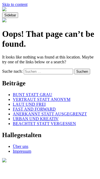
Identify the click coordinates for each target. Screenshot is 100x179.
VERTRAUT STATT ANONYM (41, 99)
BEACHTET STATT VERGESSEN (44, 123)
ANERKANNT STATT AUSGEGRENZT (50, 114)
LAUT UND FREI (29, 104)
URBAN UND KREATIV (36, 118)
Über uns (20, 146)
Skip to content (14, 4)
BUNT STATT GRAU (32, 94)
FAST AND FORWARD (34, 109)
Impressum (22, 151)
